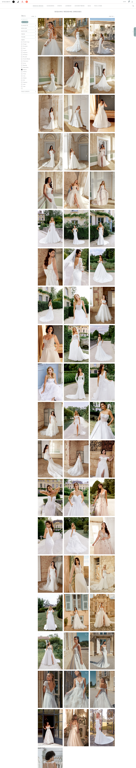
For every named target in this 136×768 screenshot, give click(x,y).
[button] (24, 22)
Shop (124, 1)
